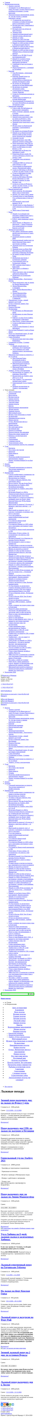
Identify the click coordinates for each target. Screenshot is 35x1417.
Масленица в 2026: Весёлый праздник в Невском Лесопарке (22, 251)
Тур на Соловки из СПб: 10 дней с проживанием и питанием (20, 648)
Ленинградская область (16, 229)
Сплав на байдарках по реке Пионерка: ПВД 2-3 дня (21, 174)
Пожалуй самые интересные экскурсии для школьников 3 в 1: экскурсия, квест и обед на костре (20, 610)
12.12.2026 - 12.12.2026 (13, 1110)
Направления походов (12, 4)
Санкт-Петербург (14, 337)
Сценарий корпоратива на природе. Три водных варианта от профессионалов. (20, 469)
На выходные (13, 416)
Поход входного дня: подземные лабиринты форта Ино (23, 272)
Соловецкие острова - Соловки (19, 342)
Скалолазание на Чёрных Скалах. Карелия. (20, 91)
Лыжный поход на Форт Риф (22, 249)
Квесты (11, 406)
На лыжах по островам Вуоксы (22, 131)
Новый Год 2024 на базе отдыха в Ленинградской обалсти (23, 47)
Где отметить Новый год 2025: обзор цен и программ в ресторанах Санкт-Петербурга (21, 526)
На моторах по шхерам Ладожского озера (20, 88)
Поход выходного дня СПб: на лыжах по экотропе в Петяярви (22, 144)
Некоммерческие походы (17, 418)
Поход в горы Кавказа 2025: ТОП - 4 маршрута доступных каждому (21, 620)
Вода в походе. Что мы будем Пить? (20, 483)
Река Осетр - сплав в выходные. (23, 321)
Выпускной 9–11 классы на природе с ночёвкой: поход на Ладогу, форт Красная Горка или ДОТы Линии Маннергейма (21, 500)
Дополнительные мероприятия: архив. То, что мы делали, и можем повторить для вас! (21, 16)
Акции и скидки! (14, 6)
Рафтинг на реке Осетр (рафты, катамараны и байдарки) (22, 318)
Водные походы (14, 397)
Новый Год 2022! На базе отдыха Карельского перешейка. (23, 40)
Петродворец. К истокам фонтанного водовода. (20, 61)
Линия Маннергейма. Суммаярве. (19, 287)
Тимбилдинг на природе (20, 187)
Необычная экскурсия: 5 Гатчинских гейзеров (20, 258)
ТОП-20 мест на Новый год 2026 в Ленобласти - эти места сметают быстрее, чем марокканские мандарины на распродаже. (20, 643)
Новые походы (13, 420)
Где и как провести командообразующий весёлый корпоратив (18, 517)
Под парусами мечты (16, 427)
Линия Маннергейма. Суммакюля (19, 297)
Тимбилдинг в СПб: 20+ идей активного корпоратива (18, 630)
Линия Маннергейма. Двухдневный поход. (19, 294)
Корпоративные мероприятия (18, 407)
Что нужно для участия (16, 450)
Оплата (7, 464)
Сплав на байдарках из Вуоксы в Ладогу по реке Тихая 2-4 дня (22, 170)
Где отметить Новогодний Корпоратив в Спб (17, 521)
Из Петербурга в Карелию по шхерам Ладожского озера (22, 80)
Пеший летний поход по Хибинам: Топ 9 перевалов (21, 346)
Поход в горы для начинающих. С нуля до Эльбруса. (20, 615)
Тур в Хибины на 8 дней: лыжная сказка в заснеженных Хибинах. (22, 351)
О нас (6, 446)
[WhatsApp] (10, 1404)
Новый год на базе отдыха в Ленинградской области (18, 579)
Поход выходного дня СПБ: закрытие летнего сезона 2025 (22, 140)
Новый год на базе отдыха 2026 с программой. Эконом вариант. (20, 576)
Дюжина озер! (17, 32)
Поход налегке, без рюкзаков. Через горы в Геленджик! (22, 191)
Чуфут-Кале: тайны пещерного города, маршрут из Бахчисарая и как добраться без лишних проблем (21, 663)
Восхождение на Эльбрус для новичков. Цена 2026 (22, 373)
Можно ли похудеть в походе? (18, 549)
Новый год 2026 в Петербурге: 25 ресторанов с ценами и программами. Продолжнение (21, 566)
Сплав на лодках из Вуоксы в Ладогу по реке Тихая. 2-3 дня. (22, 184)
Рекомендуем (9, 473)
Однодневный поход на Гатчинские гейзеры (20, 262)
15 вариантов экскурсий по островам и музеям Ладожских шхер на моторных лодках (22, 21)
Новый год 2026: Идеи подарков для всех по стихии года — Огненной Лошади (21, 571)
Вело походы (13, 395)
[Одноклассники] (5, 1404)
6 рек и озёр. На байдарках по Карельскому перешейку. (22, 109)
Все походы (8, 1086)
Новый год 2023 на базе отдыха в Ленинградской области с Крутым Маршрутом (20, 552)
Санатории (12, 437)
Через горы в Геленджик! (20, 210)
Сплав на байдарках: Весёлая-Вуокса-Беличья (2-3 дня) (22, 177)
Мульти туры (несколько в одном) (20, 414)
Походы (7, 708)
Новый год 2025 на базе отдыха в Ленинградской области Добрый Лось (21, 556)
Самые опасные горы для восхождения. (17, 623)
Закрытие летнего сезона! (20, 115)
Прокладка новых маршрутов (18, 434)
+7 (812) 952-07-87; (7, 684)
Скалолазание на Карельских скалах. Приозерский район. (22, 167)
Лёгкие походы (14, 409)
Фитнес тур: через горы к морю (22, 194)
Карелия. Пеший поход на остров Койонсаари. (21, 77)
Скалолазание (13, 439)
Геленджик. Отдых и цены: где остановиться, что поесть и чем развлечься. (19, 534)
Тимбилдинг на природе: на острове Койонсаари (21, 98)
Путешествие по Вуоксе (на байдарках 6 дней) (21, 151)
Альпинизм (12, 393)
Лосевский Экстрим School (21, 120)
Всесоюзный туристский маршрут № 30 (20, 202)
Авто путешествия (15, 392)
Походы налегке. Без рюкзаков (19, 432)
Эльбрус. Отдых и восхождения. (19, 370)
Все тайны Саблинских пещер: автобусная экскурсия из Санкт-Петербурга (23, 233)
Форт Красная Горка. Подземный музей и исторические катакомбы (20, 360)
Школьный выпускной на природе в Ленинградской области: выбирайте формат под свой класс (21, 668)
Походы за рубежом (15, 430)
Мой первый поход (15, 413)
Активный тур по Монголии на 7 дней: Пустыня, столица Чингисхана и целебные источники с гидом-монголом (21, 10)
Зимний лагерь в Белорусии (21, 36)
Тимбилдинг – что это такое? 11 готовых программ (19, 638)
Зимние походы (14, 404)
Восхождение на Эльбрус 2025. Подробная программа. (19, 486)
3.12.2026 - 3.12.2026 (13, 1275)
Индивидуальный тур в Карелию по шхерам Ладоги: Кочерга (21, 539)
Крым (10, 212)
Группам (7, 465)
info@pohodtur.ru (6, 691)
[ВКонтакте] (2, 1404)
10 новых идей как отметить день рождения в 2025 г (20, 480)
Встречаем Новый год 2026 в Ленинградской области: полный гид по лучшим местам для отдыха (21, 493)
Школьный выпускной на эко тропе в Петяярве (22, 368)
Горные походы (14, 399)
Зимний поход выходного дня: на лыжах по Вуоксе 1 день (22, 117)
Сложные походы (14, 441)
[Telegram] (13, 1404)
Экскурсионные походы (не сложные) (21, 444)
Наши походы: (6, 998)
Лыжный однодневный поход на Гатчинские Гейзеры (16, 1266)
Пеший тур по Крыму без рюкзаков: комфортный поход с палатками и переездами (22, 215)
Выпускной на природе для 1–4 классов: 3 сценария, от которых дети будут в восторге (21, 511)
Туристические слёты (16, 443)
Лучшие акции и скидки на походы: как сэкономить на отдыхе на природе (21, 546)
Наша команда (13, 453)
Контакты (12, 448)
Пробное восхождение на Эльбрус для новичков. (20, 387)
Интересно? (5, 1122)
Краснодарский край (15, 189)
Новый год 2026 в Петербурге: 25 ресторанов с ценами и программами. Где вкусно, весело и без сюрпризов (21, 561)
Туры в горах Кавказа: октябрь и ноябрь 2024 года (19, 652)
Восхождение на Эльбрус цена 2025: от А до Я (22, 376)
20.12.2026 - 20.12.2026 (13, 1301)
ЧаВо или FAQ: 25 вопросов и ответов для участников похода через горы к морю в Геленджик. (21, 656)
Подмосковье (13, 309)
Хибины (11, 344)
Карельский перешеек (16, 106)
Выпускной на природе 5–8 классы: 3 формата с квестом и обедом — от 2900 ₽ (21, 506)
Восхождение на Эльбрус (17, 478)
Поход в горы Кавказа (16, 617)
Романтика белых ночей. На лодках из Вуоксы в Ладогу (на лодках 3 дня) (22, 155)
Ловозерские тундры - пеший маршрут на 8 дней (18, 301)
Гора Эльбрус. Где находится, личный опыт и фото (22, 380)
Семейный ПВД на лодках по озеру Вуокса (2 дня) (22, 163)
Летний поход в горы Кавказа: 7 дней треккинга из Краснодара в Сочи (23, 206)
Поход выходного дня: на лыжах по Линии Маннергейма (23, 283)
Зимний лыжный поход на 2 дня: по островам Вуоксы (15, 1353)
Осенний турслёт (18, 138)
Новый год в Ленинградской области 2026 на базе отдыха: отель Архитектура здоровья (22, 134)
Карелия (11, 71)
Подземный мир (14, 429)
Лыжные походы (14, 411)
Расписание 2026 (10, 672)
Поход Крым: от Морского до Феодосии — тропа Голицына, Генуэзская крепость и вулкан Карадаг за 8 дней (22, 225)
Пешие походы (13, 425)
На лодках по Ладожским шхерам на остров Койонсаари (22, 84)
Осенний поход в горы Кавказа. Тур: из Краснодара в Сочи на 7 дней (23, 198)
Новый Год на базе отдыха (21, 59)
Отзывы (11, 455)
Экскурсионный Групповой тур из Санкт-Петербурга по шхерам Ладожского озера (23, 102)
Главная (7, 2)
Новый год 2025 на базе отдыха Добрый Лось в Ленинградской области (22, 51)
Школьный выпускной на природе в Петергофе (21, 364)
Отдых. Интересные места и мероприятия (19, 1051)
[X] (7, 1404)
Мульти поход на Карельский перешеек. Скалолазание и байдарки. (22, 127)
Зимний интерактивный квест (22, 34)
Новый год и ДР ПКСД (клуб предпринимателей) (22, 56)
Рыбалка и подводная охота (18, 436)
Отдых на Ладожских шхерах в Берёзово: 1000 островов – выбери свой (20, 601)
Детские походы (14, 400)
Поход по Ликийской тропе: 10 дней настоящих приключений (21, 334)
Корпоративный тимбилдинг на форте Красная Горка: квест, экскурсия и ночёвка (23, 242)
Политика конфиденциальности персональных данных (19, 457)
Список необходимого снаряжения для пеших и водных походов (21, 475)
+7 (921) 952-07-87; (7, 687)
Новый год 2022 (17, 37)
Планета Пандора (14, 307)
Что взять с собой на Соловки (18, 660)
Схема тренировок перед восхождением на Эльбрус (17, 627)
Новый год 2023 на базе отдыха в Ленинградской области (22, 44)
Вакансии (12, 451)
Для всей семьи (14, 402)
